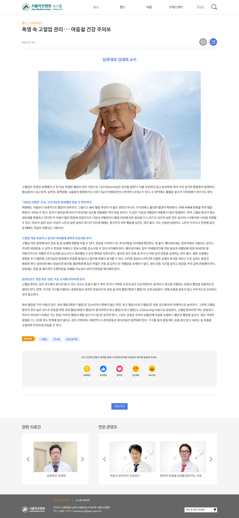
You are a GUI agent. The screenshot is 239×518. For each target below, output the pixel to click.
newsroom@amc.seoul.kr (87, 511)
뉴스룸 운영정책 (83, 500)
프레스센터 (176, 7)
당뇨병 (56, 339)
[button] (80, 460)
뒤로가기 (119, 406)
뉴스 (96, 7)
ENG (200, 7)
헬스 (122, 7)
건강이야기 (36, 23)
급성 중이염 (71, 339)
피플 (149, 7)
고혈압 (44, 339)
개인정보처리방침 (61, 500)
